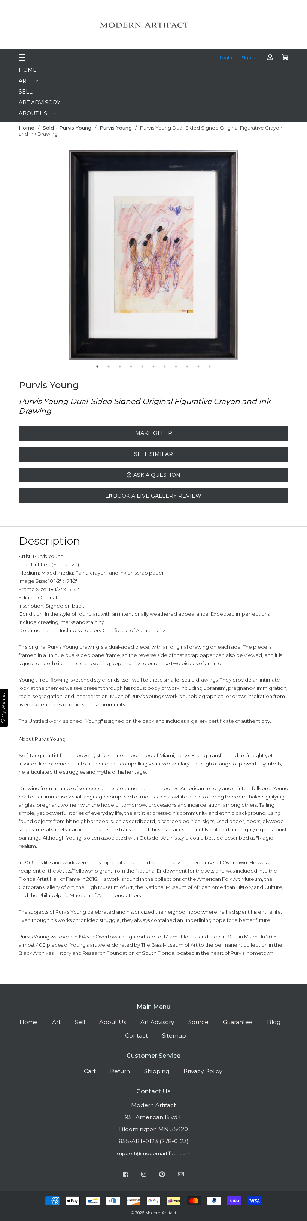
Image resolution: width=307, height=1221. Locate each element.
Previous (63, 255)
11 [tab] (209, 366)
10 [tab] (198, 366)
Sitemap (174, 1035)
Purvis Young (116, 128)
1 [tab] (97, 366)
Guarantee (238, 1022)
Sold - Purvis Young (67, 128)
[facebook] (125, 1175)
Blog (273, 1022)
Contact (136, 1035)
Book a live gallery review (156, 496)
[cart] (285, 57)
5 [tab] (142, 366)
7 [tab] (164, 366)
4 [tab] (131, 366)
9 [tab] (187, 366)
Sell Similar (153, 454)
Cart (90, 1071)
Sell (26, 91)
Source (198, 1022)
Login (226, 57)
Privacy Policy (202, 1071)
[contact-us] (181, 1175)
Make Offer (153, 433)
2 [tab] (108, 366)
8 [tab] (176, 366)
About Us (33, 113)
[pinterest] (162, 1175)
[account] (270, 57)
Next (243, 255)
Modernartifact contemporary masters (153, 25)
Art (24, 80)
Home (28, 70)
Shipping (156, 1071)
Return (120, 1071)
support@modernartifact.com (154, 1153)
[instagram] (143, 1175)
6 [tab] (153, 366)
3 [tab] (120, 366)
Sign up (249, 57)
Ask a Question (156, 475)
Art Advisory (39, 102)
